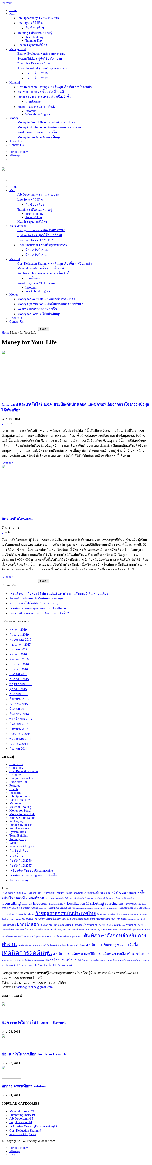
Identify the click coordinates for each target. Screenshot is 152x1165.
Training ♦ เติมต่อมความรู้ (34, 33)
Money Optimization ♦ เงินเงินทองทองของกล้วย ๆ (50, 127)
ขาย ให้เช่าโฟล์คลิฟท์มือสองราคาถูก (35, 603)
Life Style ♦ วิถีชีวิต (30, 23)
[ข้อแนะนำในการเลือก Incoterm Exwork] (11, 1046)
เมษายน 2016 (19, 669)
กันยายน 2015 (19, 694)
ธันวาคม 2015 (19, 679)
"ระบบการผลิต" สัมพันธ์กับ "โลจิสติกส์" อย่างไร (23, 893)
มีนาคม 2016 (18, 674)
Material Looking (20, 807)
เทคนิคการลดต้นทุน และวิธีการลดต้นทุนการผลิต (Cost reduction (101, 954)
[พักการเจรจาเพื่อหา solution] (11, 1077)
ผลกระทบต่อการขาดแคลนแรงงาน (55, 925)
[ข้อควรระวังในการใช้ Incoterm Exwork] (11, 1014)
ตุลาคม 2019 (18, 629)
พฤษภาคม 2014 (20, 738)
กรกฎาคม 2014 (20, 733)
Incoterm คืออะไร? (57, 904)
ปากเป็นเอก (33, 101)
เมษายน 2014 (19, 743)
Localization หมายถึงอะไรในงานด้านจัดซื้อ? (39, 613)
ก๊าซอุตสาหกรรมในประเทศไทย (65, 913)
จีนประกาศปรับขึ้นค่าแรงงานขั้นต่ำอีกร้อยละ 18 (47, 919)
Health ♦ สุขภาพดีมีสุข (32, 45)
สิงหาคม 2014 (19, 728)
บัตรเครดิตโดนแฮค (17, 519)
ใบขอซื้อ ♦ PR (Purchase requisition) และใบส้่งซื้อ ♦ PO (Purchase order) (39, 965)
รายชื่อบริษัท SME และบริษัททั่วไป (116, 930)
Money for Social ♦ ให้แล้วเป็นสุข (39, 137)
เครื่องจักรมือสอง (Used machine (31, 870)
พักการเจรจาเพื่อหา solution (24, 1086)
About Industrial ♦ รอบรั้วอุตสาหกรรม (42, 68)
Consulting (16, 767)
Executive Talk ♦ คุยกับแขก (35, 63)
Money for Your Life (22, 814)
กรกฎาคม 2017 (20, 644)
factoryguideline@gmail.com (34, 987)
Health (14, 789)
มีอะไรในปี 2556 (36, 73)
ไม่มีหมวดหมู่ (19, 880)
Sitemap (15, 155)
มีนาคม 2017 (18, 649)
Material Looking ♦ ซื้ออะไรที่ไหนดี (40, 91)
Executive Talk (19, 782)
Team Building (19, 835)
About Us (16, 141)
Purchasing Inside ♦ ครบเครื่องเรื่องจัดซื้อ (44, 96)
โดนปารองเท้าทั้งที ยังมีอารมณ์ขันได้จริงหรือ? (103, 961)
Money (14, 118)
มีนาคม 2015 (18, 709)
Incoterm (30, 111)
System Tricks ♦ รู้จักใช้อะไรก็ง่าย (39, 58)
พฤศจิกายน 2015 (21, 684)
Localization (76, 903)
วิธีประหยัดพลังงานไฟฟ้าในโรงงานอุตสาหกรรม (61, 937)
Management (18, 49)
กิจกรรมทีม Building (25, 914)
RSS (12, 159)
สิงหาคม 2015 (19, 699)
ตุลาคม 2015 (18, 689)
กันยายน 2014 (19, 723)
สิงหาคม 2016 (19, 659)
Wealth (14, 842)
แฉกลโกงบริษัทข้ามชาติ (63, 960)
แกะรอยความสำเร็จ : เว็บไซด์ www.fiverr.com (23, 961)
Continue (7, 463)
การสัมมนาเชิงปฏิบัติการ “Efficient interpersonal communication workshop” (83, 908)
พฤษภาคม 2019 (20, 639)
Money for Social (20, 810)
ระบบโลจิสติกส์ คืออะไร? (31, 930)
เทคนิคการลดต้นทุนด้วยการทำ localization (38, 608)
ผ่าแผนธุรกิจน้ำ (79, 925)
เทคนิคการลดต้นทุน (27, 953)
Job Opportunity (20, 796)
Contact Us (17, 145)
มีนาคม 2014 (18, 748)
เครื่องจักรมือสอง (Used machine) (33, 1126)
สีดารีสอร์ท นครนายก (28, 945)
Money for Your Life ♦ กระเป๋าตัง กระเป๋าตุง (46, 122)
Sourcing (111, 903)
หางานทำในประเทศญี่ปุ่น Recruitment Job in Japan (61, 945)
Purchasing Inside (21, 824)
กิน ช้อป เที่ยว (34, 28)
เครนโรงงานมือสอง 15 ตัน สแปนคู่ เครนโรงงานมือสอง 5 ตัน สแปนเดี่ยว (59, 593)
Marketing (16, 803)
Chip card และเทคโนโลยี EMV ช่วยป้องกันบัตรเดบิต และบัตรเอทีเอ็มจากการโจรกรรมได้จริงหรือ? (90, 898)
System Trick (18, 832)
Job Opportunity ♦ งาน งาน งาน (38, 18)
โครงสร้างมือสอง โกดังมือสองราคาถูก (36, 598)
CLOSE (7, 3)
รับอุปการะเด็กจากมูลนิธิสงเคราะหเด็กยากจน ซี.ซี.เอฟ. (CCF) (72, 930)
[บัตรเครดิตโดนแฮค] (34, 510)
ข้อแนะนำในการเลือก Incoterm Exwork (34, 1054)
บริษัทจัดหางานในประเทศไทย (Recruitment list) (118, 919)
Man (12, 13)
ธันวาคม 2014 (19, 714)
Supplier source (19, 828)
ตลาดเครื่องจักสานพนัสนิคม (83, 919)
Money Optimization (22, 817)
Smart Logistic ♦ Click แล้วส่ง (36, 106)
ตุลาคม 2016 (18, 654)
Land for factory (20, 799)
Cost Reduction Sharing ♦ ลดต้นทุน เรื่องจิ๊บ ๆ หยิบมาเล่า (54, 87)
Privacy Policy (19, 151)
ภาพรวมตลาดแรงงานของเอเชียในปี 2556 (106, 925)
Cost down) (27, 904)
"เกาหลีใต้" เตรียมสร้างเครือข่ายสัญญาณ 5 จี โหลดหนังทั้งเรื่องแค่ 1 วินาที (79, 893)
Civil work (16, 764)
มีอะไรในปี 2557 (36, 78)
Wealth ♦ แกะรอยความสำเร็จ (37, 132)
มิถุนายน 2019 (19, 634)
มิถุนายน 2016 (19, 664)
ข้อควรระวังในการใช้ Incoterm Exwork (34, 1022)
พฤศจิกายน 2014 (21, 719)
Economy (16, 774)
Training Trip (33, 40)
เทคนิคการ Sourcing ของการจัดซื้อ (33, 875)
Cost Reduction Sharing (24, 771)
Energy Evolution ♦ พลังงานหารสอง (41, 53)
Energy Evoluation (21, 778)
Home (5, 332)
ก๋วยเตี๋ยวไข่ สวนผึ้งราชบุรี (108, 914)
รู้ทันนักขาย (138, 930)
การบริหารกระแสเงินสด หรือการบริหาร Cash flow (25, 908)
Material (15, 82)
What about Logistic (38, 114)
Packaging (16, 821)
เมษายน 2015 (19, 704)
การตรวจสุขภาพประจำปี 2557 (132, 904)
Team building (34, 37)
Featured (15, 785)
